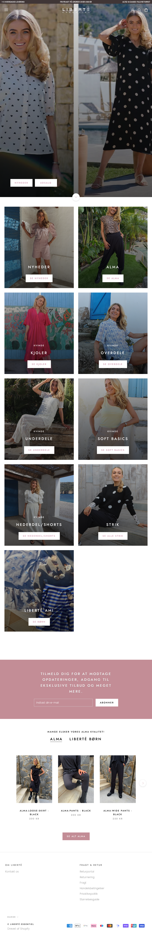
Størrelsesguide (89, 899)
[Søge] (139, 9)
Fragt (83, 882)
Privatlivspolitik (89, 894)
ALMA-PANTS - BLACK (76, 810)
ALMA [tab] (56, 739)
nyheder (21, 182)
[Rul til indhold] (76, 197)
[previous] (9, 783)
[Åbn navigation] (6, 9)
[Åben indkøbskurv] (146, 10)
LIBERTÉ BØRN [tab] (85, 739)
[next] (142, 783)
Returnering (87, 877)
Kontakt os (12, 871)
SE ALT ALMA (76, 836)
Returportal (87, 871)
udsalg (46, 182)
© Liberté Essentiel (20, 924)
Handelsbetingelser (92, 888)
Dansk (11, 917)
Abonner (107, 702)
